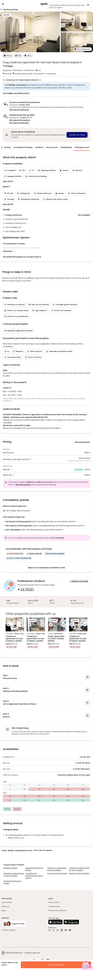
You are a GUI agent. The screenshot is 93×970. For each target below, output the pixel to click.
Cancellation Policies (22, 147)
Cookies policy (54, 906)
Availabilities (66, 147)
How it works (7, 902)
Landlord (39, 147)
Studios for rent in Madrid (79, 873)
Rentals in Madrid (10, 868)
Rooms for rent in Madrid (57, 873)
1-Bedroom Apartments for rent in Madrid (56, 869)
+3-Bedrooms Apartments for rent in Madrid (34, 875)
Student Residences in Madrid (12, 882)
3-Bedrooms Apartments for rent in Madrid (14, 874)
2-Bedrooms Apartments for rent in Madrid (79, 869)
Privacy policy (53, 902)
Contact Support (8, 930)
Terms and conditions (57, 910)
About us (5, 906)
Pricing (7, 147)
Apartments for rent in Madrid (34, 869)
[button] (82, 49)
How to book (52, 147)
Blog (3, 910)
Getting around (82, 147)
